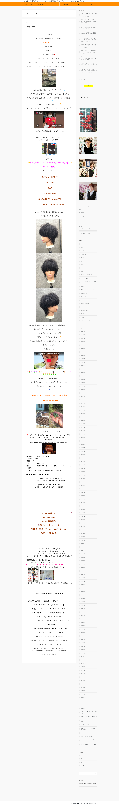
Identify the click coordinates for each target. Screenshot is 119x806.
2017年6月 (83, 677)
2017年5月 (83, 680)
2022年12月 (83, 481)
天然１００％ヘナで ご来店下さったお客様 (50, 204)
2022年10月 (83, 488)
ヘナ (53, 4)
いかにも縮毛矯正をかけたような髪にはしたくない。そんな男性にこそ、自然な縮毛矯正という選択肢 (89, 40)
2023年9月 (83, 451)
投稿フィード (83, 758)
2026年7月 (83, 334)
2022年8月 (83, 495)
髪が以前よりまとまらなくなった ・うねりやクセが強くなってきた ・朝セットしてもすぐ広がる (88, 27)
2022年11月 (83, 485)
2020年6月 (83, 564)
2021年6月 (83, 529)
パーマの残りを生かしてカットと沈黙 (88, 744)
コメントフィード (84, 762)
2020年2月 (83, 577)
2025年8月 (83, 372)
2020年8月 (83, 557)
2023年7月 (83, 458)
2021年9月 (83, 519)
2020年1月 (83, 581)
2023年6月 (83, 461)
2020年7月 (83, 560)
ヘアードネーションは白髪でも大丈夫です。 (89, 740)
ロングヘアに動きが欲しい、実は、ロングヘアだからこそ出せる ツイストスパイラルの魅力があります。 (89, 15)
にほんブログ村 (49, 155)
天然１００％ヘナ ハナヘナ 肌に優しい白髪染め (50, 395)
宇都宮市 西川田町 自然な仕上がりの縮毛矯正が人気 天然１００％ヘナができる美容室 (53, 1)
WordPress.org (84, 765)
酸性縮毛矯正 (41, 4)
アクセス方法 (81, 212)
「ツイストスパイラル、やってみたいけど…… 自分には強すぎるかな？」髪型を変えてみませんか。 (89, 21)
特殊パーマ (83, 313)
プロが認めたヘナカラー (49, 400)
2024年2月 (83, 434)
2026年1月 (83, 355)
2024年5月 (83, 423)
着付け (82, 271)
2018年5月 (83, 642)
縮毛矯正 (80, 226)
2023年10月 (83, 447)
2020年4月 (83, 570)
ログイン (82, 755)
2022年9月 (83, 492)
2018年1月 (83, 653)
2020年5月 (83, 567)
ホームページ (49, 182)
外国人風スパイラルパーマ (86, 267)
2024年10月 (83, 406)
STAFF (78, 4)
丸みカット (83, 261)
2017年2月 (83, 690)
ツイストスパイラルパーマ (86, 320)
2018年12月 (83, 618)
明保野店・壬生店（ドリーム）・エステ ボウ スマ (49, 529)
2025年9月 (83, 369)
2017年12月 (83, 656)
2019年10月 (83, 588)
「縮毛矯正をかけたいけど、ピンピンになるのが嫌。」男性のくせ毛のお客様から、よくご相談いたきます (89, 46)
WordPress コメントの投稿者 (90, 783)
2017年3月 (83, 687)
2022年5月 (83, 505)
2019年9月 (83, 591)
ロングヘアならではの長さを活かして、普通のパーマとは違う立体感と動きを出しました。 (89, 33)
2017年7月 (83, 673)
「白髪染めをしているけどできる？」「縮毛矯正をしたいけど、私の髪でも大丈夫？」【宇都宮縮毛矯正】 (89, 71)
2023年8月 (83, 454)
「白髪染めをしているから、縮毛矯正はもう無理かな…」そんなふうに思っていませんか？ (89, 64)
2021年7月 (83, 526)
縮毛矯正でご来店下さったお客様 (50, 199)
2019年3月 (83, 612)
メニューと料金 (82, 222)
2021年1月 (83, 540)
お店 (82, 306)
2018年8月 (83, 632)
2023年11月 (83, 444)
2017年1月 (83, 694)
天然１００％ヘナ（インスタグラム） (88, 289)
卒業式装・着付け (50, 193)
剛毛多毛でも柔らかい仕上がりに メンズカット (89, 720)
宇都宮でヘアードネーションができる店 (89, 716)
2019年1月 (83, 615)
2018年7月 (83, 636)
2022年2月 (83, 512)
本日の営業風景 (84, 293)
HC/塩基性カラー (84, 310)
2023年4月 (83, 468)
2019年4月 (83, 608)
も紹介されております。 (49, 533)
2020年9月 (83, 553)
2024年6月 (83, 420)
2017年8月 (83, 670)
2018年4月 (83, 646)
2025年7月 (83, 375)
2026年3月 (83, 348)
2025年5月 (83, 382)
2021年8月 (83, 523)
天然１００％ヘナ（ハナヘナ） (85, 228)
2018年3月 (83, 649)
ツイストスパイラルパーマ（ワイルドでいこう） (89, 712)
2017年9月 (83, 666)
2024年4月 (83, 427)
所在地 (90, 4)
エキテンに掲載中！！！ (48, 513)
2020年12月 (83, 543)
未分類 (82, 250)
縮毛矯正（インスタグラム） (86, 274)
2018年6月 (83, 639)
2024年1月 (83, 437)
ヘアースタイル (84, 243)
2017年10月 (83, 663)
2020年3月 (83, 574)
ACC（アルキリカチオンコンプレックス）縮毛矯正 (88, 729)
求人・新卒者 (83, 296)
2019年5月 (83, 605)
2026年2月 (83, 351)
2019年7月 (83, 598)
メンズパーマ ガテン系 (85, 724)
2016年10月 (83, 697)
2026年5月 (83, 341)
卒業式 (82, 247)
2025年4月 (83, 386)
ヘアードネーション (85, 278)
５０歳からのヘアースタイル (86, 303)
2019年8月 (83, 594)
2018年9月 (83, 629)
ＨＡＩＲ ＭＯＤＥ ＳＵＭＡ (85, 233)
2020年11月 (83, 546)
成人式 (50, 188)
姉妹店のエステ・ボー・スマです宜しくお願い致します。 (50, 163)
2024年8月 (83, 413)
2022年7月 (83, 499)
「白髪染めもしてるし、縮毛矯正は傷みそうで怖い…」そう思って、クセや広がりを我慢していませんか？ (89, 58)
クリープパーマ (84, 300)
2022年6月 (83, 502)
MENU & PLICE (66, 4)
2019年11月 (83, 584)
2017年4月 (83, 683)
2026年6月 (83, 338)
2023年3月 (83, 471)
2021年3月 (83, 536)
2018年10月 (83, 625)
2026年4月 (83, 345)
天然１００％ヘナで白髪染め (86, 736)
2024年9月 (83, 410)
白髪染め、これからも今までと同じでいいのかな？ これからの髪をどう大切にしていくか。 (89, 52)
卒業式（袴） (83, 254)
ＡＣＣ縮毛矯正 (84, 733)
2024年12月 (83, 399)
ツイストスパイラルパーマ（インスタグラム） (89, 282)
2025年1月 (83, 396)
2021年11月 (83, 516)
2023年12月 (83, 440)
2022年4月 (83, 509)
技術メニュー (46, 177)
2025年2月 (83, 393)
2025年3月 (83, 389)
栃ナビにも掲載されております (50, 525)
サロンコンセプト (28, 4)
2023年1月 (83, 478)
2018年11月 (83, 622)
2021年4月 (83, 533)
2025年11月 (83, 362)
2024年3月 (83, 430)
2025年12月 (83, 358)
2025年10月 (83, 365)
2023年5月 (83, 464)
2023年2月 (83, 475)
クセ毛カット (83, 317)
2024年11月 (83, 403)
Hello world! (83, 708)
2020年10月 (83, 550)
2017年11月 (83, 659)
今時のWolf (30, 27)
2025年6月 (83, 379)
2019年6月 (83, 601)
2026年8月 (83, 331)
